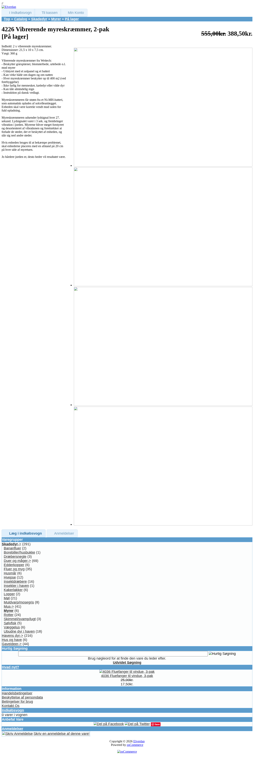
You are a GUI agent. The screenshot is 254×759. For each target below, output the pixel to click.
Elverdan (139, 741)
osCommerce (135, 745)
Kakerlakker (13, 590)
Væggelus (12, 627)
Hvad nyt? (10, 667)
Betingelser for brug (17, 702)
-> (11, 544)
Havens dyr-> (12, 636)
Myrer (56, 19)
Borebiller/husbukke (19, 552)
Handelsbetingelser (17, 693)
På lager (72, 19)
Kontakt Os (10, 706)
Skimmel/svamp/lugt (20, 619)
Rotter (8, 615)
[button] (18, 13)
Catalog (20, 19)
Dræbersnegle (15, 557)
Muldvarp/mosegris (19, 602)
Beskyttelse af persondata (22, 697)
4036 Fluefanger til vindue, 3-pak (127, 676)
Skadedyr (39, 19)
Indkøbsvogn (13, 710)
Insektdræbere (15, 582)
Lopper (9, 594)
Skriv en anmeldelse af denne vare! (61, 734)
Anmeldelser (12, 729)
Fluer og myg (14, 569)
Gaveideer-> (12, 644)
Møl (7, 598)
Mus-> (9, 606)
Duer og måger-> (17, 561)
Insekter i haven (16, 586)
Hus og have (12, 640)
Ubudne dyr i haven (19, 631)
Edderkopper (14, 565)
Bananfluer (12, 548)
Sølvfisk (10, 623)
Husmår (10, 573)
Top (7, 19)
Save (157, 724)
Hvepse (10, 577)
